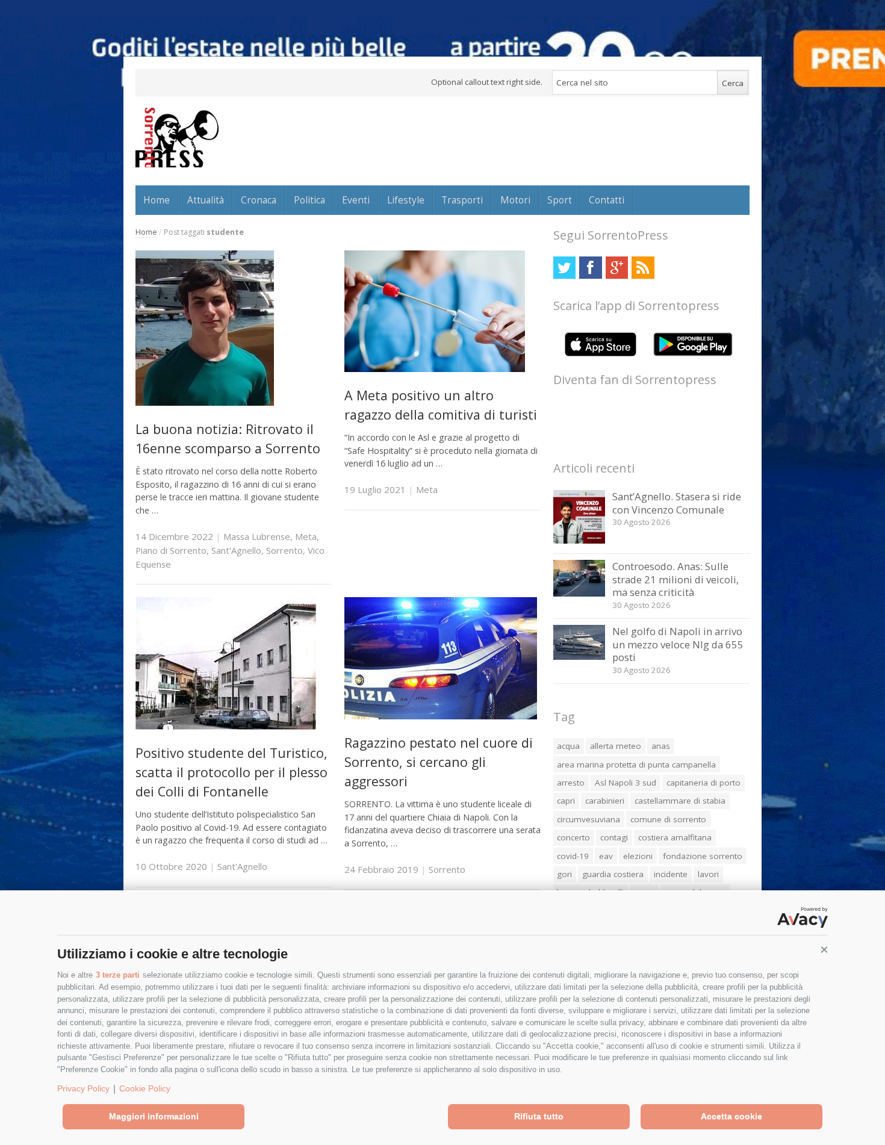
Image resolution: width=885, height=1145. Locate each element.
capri (566, 800)
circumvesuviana (588, 819)
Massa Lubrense (256, 536)
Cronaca (258, 199)
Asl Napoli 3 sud (625, 782)
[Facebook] (590, 267)
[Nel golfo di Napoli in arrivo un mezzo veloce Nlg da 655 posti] (579, 656)
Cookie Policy (144, 1088)
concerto (573, 837)
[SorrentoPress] (177, 137)
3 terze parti (118, 974)
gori (564, 874)
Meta (306, 536)
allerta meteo (615, 745)
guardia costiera (613, 874)
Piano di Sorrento (170, 550)
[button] (824, 950)
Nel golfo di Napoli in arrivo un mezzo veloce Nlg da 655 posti (678, 644)
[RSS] (643, 267)
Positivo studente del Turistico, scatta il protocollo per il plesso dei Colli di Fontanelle (231, 772)
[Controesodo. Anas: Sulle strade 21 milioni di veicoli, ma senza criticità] (579, 593)
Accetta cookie (731, 1116)
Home (156, 199)
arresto (571, 782)
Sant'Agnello (236, 550)
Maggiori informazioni (154, 1116)
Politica (309, 199)
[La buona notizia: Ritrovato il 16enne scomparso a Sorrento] (204, 402)
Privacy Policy (83, 1088)
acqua (568, 745)
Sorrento (284, 550)
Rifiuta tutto (539, 1116)
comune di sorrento (668, 819)
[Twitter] (564, 267)
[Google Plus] (617, 267)
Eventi (356, 199)
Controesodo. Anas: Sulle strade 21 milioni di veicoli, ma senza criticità (675, 579)
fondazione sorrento (702, 856)
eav (606, 856)
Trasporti (462, 199)
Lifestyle (405, 199)
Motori (515, 199)
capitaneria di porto (703, 782)
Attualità (205, 199)
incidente (671, 874)
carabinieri (604, 800)
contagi (614, 837)
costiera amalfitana (675, 837)
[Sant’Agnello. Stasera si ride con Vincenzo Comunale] (579, 540)
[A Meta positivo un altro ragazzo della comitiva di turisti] (434, 368)
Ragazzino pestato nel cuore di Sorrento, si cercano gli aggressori (438, 762)
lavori (708, 874)
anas (660, 745)
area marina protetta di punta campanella (636, 764)
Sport (559, 199)
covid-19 (573, 856)
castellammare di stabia (680, 800)
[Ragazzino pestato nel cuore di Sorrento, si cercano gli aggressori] (440, 716)
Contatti (606, 199)
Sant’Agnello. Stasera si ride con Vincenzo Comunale (676, 503)
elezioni (638, 856)
